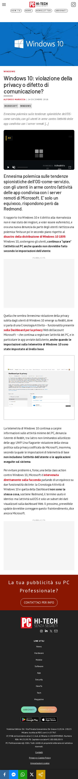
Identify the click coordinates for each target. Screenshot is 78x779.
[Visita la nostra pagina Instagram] (41, 631)
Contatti (39, 752)
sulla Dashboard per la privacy (23, 330)
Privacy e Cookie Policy (40, 757)
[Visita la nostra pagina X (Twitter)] (51, 631)
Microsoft (11, 106)
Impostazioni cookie (39, 763)
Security (39, 679)
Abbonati (61, 11)
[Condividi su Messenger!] (13, 774)
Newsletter (43, 11)
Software (39, 666)
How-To (16, 11)
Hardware (39, 653)
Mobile (39, 659)
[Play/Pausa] (8, 167)
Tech (39, 692)
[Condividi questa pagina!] (40, 774)
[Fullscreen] (69, 167)
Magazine (39, 699)
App (39, 672)
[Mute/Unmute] (13, 167)
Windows (9, 71)
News (28, 11)
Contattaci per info (39, 602)
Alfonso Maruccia (15, 99)
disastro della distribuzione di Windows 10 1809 (34, 237)
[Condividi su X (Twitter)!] (31, 774)
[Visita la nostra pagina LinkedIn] (46, 631)
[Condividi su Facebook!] (4, 774)
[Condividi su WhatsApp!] (22, 774)
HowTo (39, 686)
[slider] (22, 167)
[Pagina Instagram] (73, 4)
